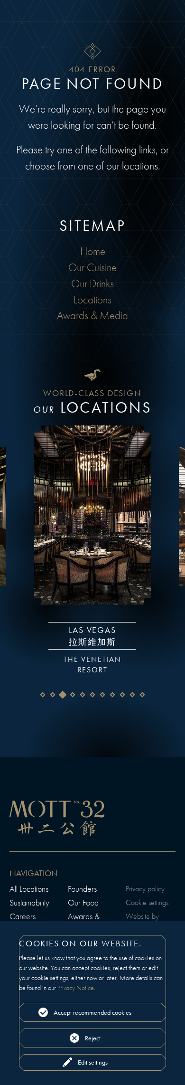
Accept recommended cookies (92, 1012)
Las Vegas (87, 628)
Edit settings (93, 1062)
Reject (93, 1038)
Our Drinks (92, 284)
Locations (92, 300)
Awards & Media (92, 315)
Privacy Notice (75, 987)
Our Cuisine (92, 267)
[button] (43, 694)
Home (92, 251)
